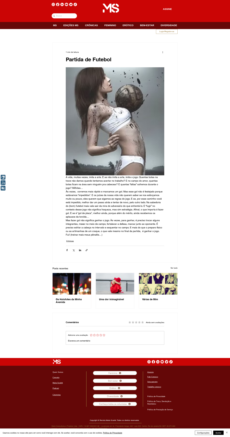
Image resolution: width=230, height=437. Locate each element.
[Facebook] (57, 4)
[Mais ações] (162, 52)
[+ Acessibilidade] (3, 188)
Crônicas (70, 241)
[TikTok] (75, 4)
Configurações (203, 432)
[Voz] (3, 182)
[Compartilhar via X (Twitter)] (73, 250)
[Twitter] (71, 4)
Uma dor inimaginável (111, 299)
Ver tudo (174, 268)
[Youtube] (66, 4)
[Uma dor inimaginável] (115, 284)
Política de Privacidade (112, 432)
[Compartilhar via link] (86, 250)
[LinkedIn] (62, 4)
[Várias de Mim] (158, 284)
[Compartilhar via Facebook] (67, 250)
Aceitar (218, 432)
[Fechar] (226, 433)
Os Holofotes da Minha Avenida (69, 301)
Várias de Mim (150, 299)
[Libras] (3, 177)
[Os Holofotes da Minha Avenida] (72, 284)
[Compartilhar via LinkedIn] (80, 250)
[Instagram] (53, 4)
